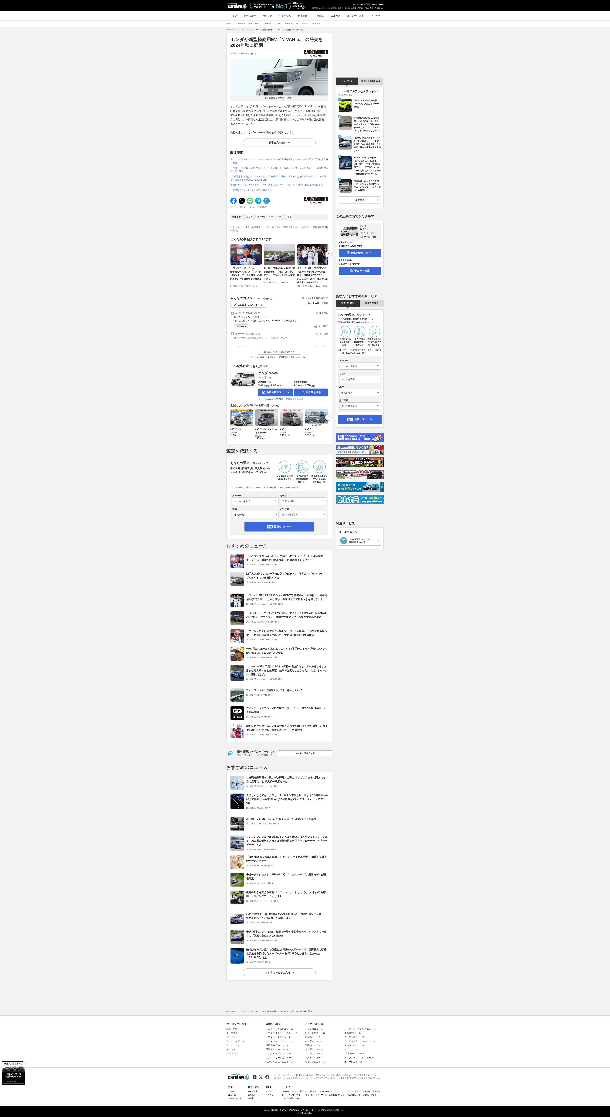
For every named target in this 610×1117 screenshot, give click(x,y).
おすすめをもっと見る (277, 972)
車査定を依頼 (348, 303)
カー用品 (230, 1037)
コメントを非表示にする (316, 298)
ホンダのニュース (314, 1041)
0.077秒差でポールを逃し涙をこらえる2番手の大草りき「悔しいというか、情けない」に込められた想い (287, 650)
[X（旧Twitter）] (261, 1077)
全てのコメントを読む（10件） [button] (279, 351)
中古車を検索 (313, 392)
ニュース (335, 15)
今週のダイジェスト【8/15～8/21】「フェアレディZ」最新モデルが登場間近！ (286, 876)
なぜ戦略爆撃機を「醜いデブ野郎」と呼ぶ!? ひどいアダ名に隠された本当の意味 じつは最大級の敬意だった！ (287, 779)
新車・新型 (231, 1029)
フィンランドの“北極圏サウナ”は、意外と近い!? (274, 690)
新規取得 (365, 4)
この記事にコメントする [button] (250, 304)
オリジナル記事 (355, 15)
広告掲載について (337, 1095)
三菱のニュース (313, 1045)
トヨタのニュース (314, 1029)
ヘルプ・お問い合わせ (291, 1098)
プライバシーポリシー (328, 1091)
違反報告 (323, 313)
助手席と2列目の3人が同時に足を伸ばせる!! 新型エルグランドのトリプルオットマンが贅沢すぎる (279, 273)
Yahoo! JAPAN (377, 4)
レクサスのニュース (315, 1033)
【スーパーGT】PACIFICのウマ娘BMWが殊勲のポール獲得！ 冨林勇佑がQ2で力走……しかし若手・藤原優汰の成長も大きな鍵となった (312, 275)
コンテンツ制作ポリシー (292, 1095)
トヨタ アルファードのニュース (282, 1033)
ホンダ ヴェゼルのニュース (279, 1053)
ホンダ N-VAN (268, 373)
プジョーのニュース (354, 1053)
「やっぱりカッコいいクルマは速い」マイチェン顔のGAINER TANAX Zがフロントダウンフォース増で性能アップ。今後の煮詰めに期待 (286, 615)
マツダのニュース (314, 1049)
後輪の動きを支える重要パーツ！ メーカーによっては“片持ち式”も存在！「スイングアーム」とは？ (286, 894)
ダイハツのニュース (315, 1061)
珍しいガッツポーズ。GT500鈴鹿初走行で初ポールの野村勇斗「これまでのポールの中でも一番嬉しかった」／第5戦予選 (287, 727)
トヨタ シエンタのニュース (279, 1041)
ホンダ (234, 106)
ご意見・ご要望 (369, 1095)
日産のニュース (313, 1037)
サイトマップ (321, 1095)
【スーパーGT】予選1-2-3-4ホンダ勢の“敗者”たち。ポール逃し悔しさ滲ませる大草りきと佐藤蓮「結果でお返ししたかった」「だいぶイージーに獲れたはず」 (287, 670)
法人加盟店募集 (353, 1095)
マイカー (375, 15)
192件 (270, 378)
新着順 (325, 303)
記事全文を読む (278, 142)
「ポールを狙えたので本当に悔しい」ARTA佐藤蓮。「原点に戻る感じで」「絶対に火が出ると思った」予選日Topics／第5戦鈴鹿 (286, 633)
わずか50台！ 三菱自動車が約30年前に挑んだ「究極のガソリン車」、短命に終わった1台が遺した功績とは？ (286, 916)
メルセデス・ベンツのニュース (360, 1029)
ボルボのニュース (353, 1061)
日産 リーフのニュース (277, 1049)
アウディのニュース (354, 1037)
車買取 (320, 15)
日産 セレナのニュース (277, 1045)
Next (328, 254)
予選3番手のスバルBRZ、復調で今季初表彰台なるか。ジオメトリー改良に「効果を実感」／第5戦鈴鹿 (286, 933)
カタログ (267, 15)
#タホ (289, 217)
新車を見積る (372, 303)
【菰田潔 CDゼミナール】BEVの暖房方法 (251, 190)
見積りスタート (283, 526)
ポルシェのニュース (354, 1045)
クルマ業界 (231, 1033)
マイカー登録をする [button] (305, 753)
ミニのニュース (352, 1049)
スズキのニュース (314, 1057)
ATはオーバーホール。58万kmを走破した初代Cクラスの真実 (281, 819)
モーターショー (234, 1045)
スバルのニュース (314, 1053)
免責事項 (376, 1091)
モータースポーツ (235, 1041)
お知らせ (313, 1091)
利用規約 (366, 1091)
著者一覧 (309, 1095)
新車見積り (304, 15)
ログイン (357, 4)
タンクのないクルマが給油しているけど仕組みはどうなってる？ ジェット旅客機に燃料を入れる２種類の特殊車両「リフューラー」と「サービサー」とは (287, 840)
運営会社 (303, 1091)
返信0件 (240, 326)
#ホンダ (249, 217)
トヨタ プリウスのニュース (279, 1029)
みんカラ (269, 1095)
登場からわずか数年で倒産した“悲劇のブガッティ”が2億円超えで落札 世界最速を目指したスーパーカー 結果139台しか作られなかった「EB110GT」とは (286, 953)
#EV (270, 217)
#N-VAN (261, 217)
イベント (230, 1049)
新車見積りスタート (277, 392)
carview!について (289, 1091)
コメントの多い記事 (371, 81)
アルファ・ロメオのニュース (358, 1057)
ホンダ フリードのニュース (279, 1057)
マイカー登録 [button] (370, 237)
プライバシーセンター (350, 1091)
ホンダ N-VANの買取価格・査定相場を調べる (280, 399)
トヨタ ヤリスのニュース (278, 1037)
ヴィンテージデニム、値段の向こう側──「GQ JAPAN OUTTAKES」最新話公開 (286, 710)
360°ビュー (250, 15)
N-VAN (265, 106)
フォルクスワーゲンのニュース (360, 1041)
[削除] (25, 1062)
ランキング (346, 81)
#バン (279, 217)
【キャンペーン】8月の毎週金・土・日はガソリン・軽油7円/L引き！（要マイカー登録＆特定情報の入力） (279, 229)
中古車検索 (285, 15)
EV (301, 106)
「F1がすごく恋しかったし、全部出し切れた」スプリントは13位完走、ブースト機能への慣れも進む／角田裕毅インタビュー (246, 275)
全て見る (360, 200)
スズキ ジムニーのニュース (279, 1061)
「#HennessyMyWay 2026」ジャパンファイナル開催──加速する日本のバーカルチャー (286, 858)
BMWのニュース (352, 1033)
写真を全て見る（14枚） (281, 98)
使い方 (269, 299)
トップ (233, 15)
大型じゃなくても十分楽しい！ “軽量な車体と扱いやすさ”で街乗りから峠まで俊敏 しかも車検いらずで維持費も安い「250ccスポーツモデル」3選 (287, 799)
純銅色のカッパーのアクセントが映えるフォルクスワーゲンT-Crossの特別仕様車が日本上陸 (276, 185)
